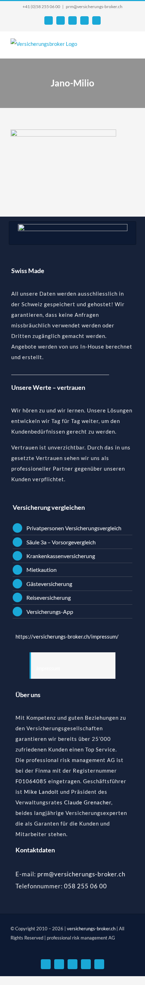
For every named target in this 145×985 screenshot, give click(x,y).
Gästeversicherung (49, 583)
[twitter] (86, 964)
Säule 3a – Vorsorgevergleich (61, 542)
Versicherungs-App (49, 611)
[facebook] (59, 964)
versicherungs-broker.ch (91, 928)
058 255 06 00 (85, 886)
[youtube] (72, 964)
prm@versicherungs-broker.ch (94, 6)
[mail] (46, 964)
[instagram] (99, 964)
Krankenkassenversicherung (60, 555)
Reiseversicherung (48, 597)
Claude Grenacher (87, 802)
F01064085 (31, 781)
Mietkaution (41, 569)
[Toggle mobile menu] (131, 47)
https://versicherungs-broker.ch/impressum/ (67, 636)
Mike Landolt (41, 791)
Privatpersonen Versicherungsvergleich (73, 528)
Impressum (48, 668)
